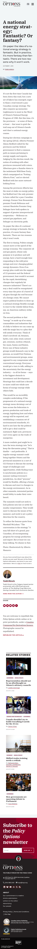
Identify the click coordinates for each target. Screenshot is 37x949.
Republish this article (12, 635)
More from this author (12, 593)
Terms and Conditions (21, 911)
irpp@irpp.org (23, 882)
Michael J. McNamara (13, 764)
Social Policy (19, 677)
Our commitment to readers (13, 895)
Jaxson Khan (12, 726)
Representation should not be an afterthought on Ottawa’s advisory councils (18, 683)
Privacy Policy (7, 911)
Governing (10, 677)
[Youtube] (10, 887)
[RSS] (19, 887)
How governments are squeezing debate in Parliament (16, 799)
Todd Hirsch (9, 69)
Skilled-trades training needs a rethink (16, 759)
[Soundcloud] (13, 887)
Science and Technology (14, 716)
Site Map (8, 914)
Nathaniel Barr (13, 763)
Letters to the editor (10, 901)
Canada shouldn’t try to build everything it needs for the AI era (18, 721)
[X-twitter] (16, 605)
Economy (9, 755)
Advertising (7, 903)
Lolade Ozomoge (14, 688)
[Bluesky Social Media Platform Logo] (7, 887)
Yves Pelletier (12, 804)
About (6, 892)
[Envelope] (10, 605)
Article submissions (10, 898)
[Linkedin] (7, 605)
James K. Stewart (12, 766)
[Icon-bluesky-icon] (4, 605)
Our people (7, 906)
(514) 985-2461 (9, 882)
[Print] (13, 605)
